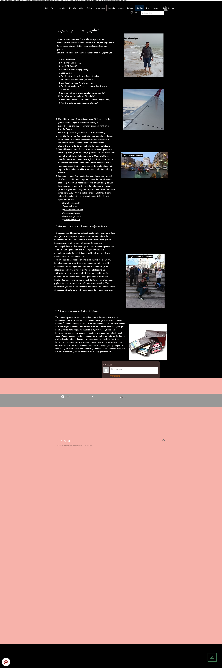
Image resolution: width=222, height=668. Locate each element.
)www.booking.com (71, 202)
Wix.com (89, 445)
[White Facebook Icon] (57, 441)
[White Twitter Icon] (120, 397)
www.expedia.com (72, 212)
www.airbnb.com (71, 206)
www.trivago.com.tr (73, 216)
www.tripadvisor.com (73, 209)
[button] (166, 8)
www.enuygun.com (72, 219)
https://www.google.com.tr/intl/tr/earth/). (84, 132)
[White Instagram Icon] (92, 396)
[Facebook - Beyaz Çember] (62, 396)
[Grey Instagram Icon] (131, 12)
